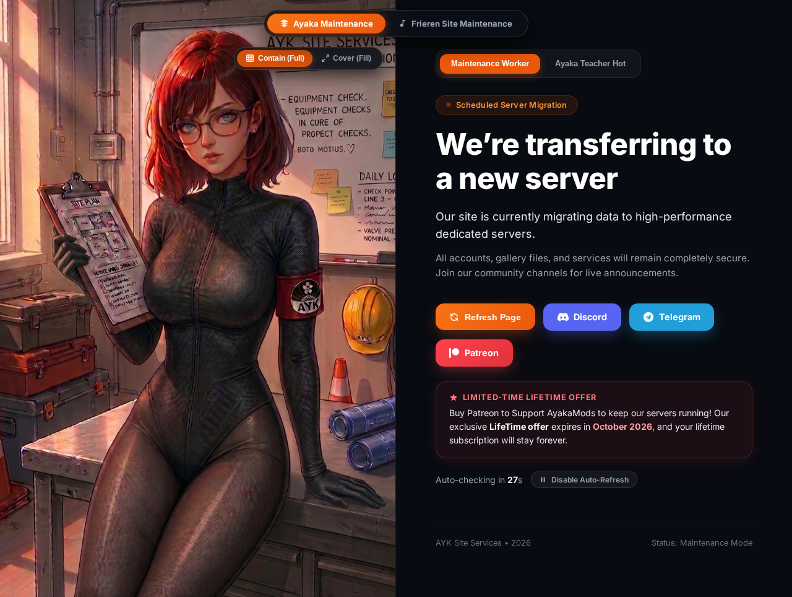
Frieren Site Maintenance (461, 23)
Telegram (679, 317)
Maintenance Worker (490, 63)
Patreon (482, 352)
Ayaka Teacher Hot (590, 63)
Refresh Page (493, 317)
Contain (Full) (281, 58)
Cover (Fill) (352, 58)
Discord (590, 317)
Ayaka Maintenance (333, 23)
